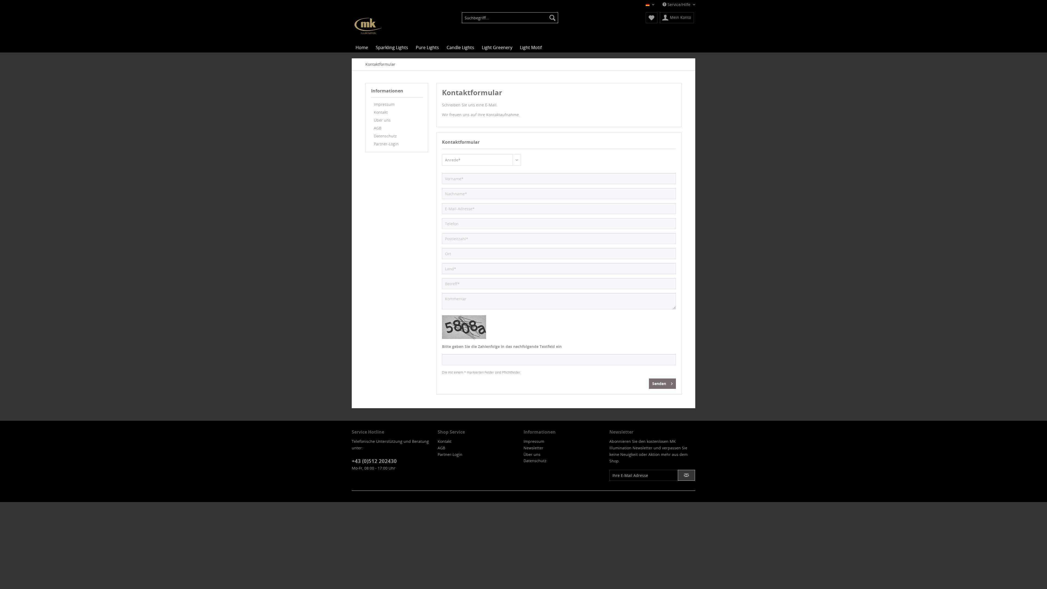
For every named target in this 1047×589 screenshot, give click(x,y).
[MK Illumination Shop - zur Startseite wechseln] (368, 26)
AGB (377, 128)
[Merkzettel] (651, 17)
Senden (659, 383)
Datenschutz (385, 136)
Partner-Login (386, 143)
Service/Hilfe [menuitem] (678, 4)
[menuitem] (510, 17)
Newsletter (533, 447)
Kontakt (381, 112)
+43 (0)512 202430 (374, 461)
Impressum (384, 104)
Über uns (382, 120)
